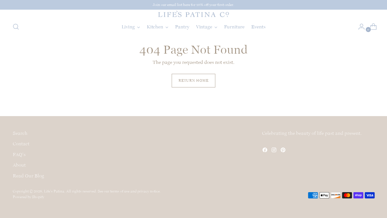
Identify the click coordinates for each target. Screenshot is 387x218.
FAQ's (19, 154)
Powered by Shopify (28, 197)
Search (20, 133)
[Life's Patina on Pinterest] (283, 151)
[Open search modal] (16, 26)
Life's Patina (54, 191)
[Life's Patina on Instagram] (274, 151)
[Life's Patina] (193, 14)
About (19, 165)
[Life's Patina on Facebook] (265, 151)
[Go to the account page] (359, 26)
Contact (21, 143)
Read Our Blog (28, 176)
